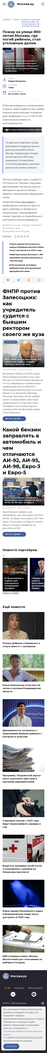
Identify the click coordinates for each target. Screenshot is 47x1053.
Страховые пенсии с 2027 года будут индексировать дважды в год (22, 823)
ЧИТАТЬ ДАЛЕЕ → (14, 419)
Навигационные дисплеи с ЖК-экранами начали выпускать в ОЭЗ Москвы (26, 257)
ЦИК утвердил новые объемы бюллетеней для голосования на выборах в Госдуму (22, 959)
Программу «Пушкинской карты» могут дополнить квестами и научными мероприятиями (22, 778)
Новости (10, 480)
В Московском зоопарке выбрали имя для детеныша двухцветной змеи (25, 268)
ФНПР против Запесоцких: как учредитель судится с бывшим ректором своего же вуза (23, 312)
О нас (7, 988)
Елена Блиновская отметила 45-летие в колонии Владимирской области (22, 688)
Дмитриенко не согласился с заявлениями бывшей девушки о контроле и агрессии (22, 733)
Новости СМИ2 (11, 593)
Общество (10, 342)
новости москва (12, 225)
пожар (26, 225)
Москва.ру (25, 4)
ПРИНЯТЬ (11, 1046)
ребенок (37, 225)
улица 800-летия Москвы (16, 231)
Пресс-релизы (35, 988)
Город (9, 51)
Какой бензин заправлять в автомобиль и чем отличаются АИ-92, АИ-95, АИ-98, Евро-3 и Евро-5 (22, 451)
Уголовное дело (12, 228)
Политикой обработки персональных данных (22, 1033)
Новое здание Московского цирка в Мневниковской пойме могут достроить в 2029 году (26, 247)
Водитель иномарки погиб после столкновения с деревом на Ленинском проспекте (22, 869)
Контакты (19, 988)
